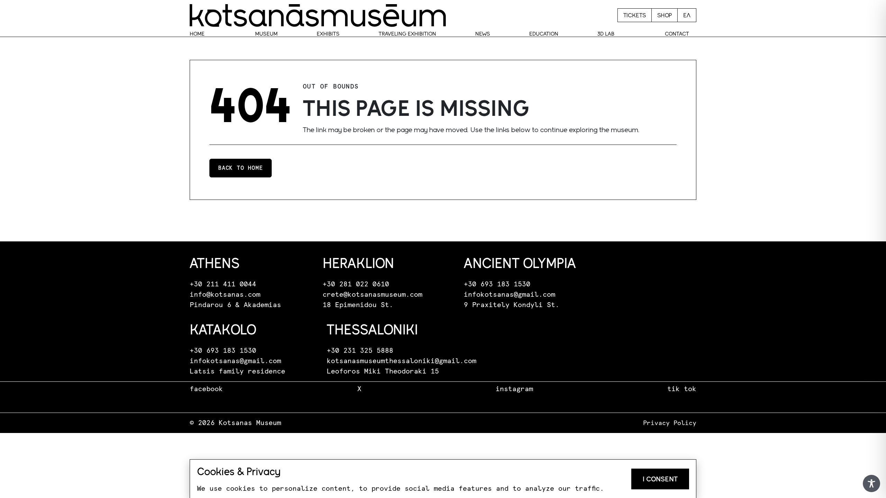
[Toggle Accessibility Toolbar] (871, 483)
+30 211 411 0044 (223, 284)
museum (266, 33)
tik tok (681, 389)
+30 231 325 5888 (360, 350)
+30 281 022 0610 (356, 284)
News (482, 33)
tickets (634, 15)
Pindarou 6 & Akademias (235, 305)
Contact (677, 33)
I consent (660, 479)
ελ (686, 15)
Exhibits (328, 33)
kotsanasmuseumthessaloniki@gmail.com (401, 361)
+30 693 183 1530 (497, 284)
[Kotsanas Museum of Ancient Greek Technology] (318, 15)
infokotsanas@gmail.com (509, 294)
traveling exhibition (407, 33)
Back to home (240, 168)
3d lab (605, 33)
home (197, 33)
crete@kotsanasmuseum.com (372, 294)
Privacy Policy (669, 423)
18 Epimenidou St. (358, 305)
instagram (514, 389)
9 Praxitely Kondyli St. (511, 305)
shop (664, 15)
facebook (206, 389)
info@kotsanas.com (225, 294)
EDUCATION (543, 33)
